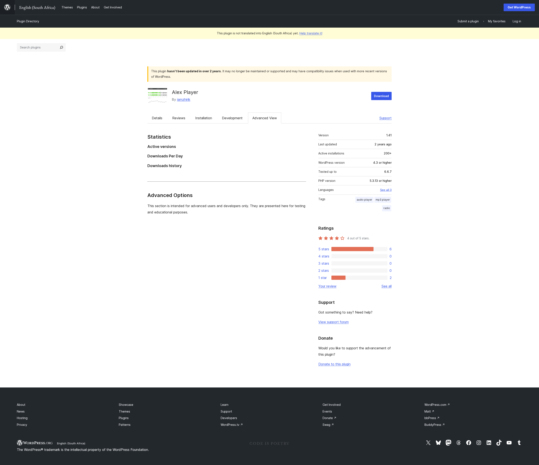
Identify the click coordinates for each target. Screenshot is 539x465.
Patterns (125, 424)
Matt (429, 411)
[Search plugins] (61, 47)
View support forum (333, 322)
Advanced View (264, 118)
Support (385, 118)
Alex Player (185, 92)
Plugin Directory (28, 21)
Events (327, 411)
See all (387, 286)
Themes (124, 411)
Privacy (22, 424)
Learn (224, 404)
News (21, 411)
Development (232, 118)
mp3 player (383, 199)
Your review (327, 286)
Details (157, 118)
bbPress (432, 418)
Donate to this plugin (334, 364)
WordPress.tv (232, 424)
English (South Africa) (71, 443)
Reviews (178, 118)
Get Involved (332, 404)
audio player (364, 199)
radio (386, 208)
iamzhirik (183, 99)
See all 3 (386, 190)
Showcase (126, 404)
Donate (329, 418)
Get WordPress (519, 7)
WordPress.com (437, 404)
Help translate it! (310, 33)
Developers (229, 418)
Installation (203, 118)
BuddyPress (434, 424)
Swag (328, 424)
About (21, 404)
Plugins (124, 418)
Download (381, 96)
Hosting (22, 418)
